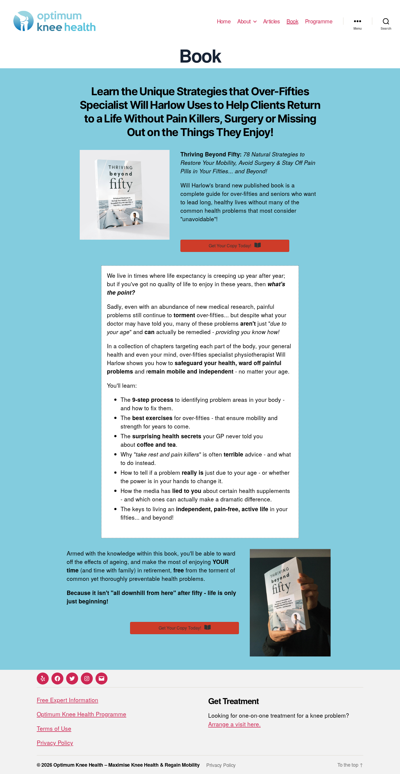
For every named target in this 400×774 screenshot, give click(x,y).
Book (292, 21)
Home (224, 21)
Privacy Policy (55, 742)
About (244, 21)
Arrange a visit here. (234, 724)
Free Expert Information (67, 700)
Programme (318, 21)
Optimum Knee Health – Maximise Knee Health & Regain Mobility (126, 764)
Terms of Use (54, 728)
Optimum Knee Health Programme (81, 714)
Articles (271, 21)
